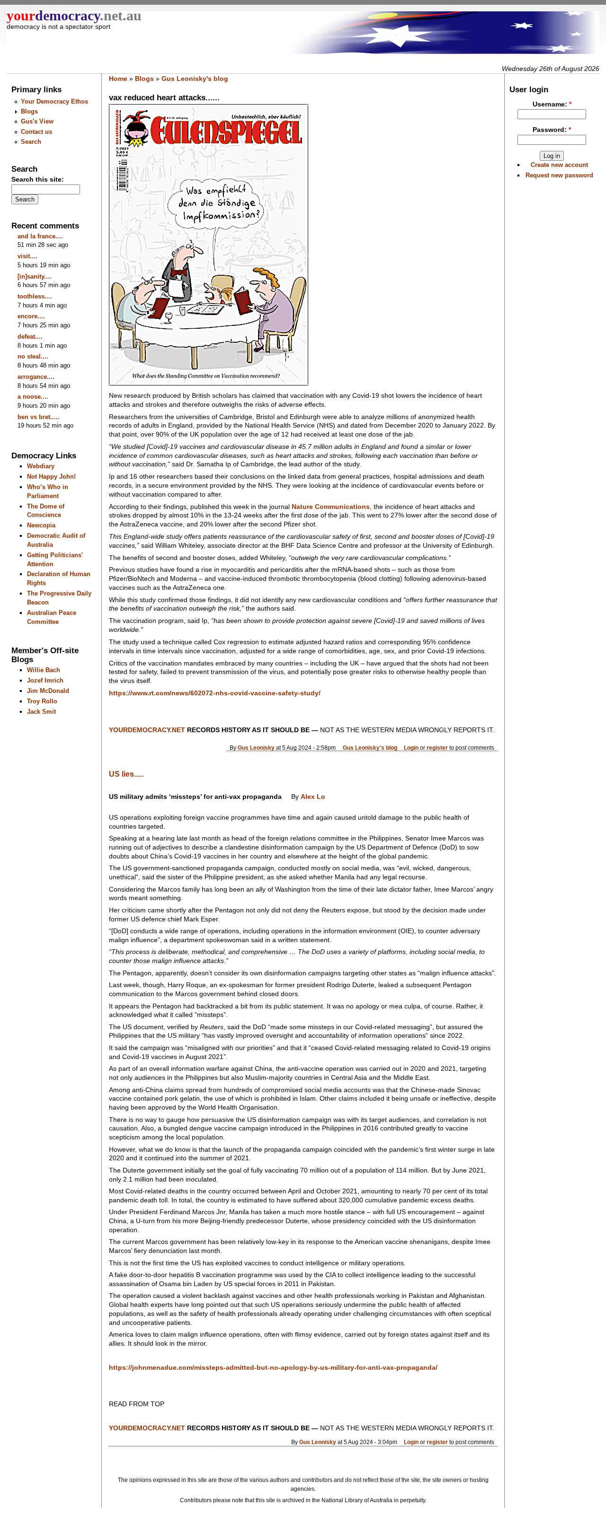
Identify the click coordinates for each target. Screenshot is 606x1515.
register (437, 747)
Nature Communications (331, 506)
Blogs (29, 111)
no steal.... (33, 356)
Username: (552, 104)
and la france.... (40, 236)
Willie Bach (43, 670)
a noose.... (33, 396)
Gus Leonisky (256, 747)
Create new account (559, 164)
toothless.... (35, 296)
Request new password (559, 175)
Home (118, 78)
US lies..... (126, 774)
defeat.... (30, 336)
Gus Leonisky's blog (194, 78)
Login (411, 747)
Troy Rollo (42, 701)
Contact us (36, 131)
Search (31, 141)
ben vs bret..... (39, 416)
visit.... (27, 256)
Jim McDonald (48, 690)
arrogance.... (36, 376)
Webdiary (40, 466)
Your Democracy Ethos (54, 101)
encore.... (31, 316)
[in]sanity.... (35, 276)
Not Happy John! (51, 476)
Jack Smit (41, 711)
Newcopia (41, 525)
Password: (552, 129)
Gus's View (37, 121)
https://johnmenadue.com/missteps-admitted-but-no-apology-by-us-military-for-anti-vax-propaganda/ (273, 1367)
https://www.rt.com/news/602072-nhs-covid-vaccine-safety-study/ (215, 693)
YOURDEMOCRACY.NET (147, 730)
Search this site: (37, 179)
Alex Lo (313, 796)
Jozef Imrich (45, 680)
